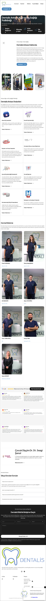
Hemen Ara (35, 597)
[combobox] (38, 521)
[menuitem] (16, 3)
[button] (8, 52)
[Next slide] (43, 25)
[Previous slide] (3, 25)
